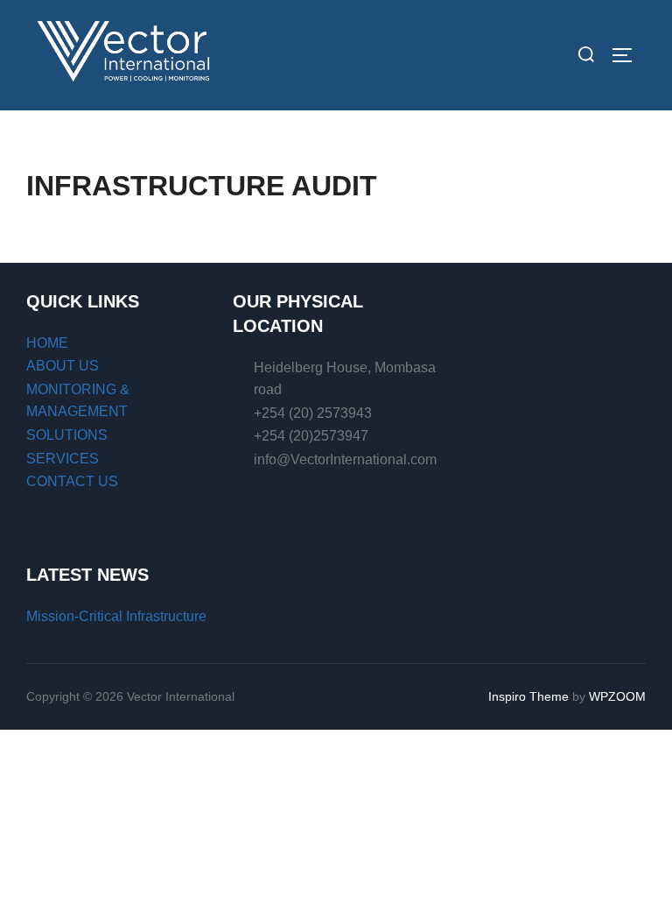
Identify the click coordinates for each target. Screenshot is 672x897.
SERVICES (62, 458)
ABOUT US (62, 365)
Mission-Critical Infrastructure (116, 616)
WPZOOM (617, 696)
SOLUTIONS (67, 434)
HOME (47, 342)
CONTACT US (72, 481)
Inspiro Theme (528, 696)
